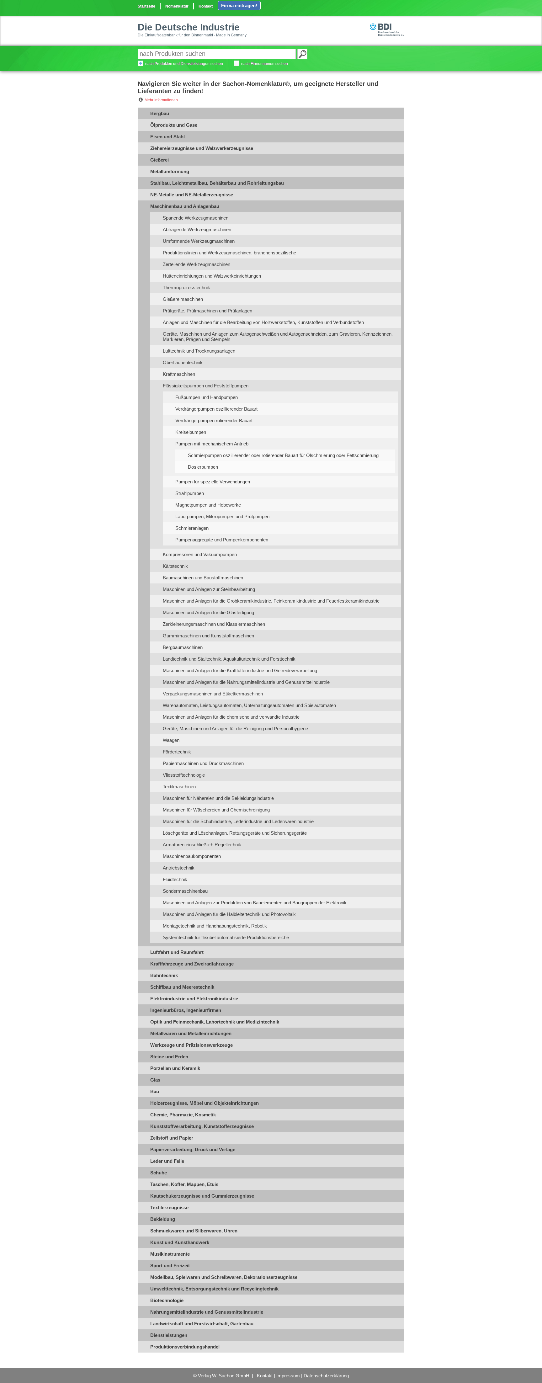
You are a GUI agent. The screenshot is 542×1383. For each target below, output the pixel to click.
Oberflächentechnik (183, 362)
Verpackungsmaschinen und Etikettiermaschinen (213, 693)
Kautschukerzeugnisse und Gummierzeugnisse (202, 1196)
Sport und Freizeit (170, 1265)
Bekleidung (162, 1219)
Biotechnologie (166, 1300)
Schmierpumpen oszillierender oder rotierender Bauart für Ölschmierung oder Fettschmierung (283, 455)
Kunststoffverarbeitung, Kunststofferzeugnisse (202, 1126)
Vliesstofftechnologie (184, 775)
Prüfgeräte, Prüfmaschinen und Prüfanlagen (207, 310)
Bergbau (159, 113)
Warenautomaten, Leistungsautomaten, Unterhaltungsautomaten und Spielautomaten (249, 705)
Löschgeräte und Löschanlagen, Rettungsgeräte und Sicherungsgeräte (235, 833)
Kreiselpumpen (190, 432)
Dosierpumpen (203, 467)
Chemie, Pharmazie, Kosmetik (183, 1114)
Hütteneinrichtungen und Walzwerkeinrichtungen (212, 276)
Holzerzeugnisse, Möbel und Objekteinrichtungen (204, 1103)
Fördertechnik (177, 751)
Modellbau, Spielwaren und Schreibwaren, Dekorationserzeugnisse (223, 1277)
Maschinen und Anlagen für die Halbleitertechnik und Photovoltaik (229, 914)
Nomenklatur (177, 6)
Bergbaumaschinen (183, 647)
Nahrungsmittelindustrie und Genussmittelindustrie (206, 1312)
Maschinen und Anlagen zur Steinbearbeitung (209, 589)
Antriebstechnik (178, 867)
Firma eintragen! (239, 5)
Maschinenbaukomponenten (192, 856)
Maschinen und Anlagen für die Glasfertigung (208, 612)
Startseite (146, 6)
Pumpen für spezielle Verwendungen (212, 481)
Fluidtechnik (175, 879)
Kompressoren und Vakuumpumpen (200, 554)
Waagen (171, 740)
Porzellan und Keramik (175, 1068)
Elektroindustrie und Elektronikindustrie (194, 998)
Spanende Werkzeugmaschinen (195, 218)
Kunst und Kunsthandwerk (179, 1242)
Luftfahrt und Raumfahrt (177, 952)
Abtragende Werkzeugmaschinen (197, 229)
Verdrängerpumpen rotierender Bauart (213, 420)
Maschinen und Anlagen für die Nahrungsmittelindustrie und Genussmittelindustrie (246, 682)
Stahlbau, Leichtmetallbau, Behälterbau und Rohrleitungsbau (217, 183)
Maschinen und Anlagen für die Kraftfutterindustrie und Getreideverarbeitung (240, 670)
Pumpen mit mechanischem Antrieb (211, 443)
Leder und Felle (167, 1161)
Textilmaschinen (179, 786)
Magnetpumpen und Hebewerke (208, 505)
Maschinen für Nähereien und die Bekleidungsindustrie (218, 798)
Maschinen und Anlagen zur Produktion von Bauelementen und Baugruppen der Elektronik (255, 902)
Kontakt (206, 6)
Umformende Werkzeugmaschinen (199, 241)
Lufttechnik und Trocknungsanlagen (199, 351)
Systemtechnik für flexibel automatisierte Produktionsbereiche (226, 937)
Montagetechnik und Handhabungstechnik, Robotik (215, 925)
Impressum (288, 1375)
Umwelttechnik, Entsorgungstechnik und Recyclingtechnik (214, 1288)
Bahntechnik (164, 975)
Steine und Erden (169, 1056)
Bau (154, 1091)
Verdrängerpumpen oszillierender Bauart (216, 409)
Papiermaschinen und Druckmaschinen (203, 763)
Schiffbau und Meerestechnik (182, 987)
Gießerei (159, 159)
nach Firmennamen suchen (264, 63)
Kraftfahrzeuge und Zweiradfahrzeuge (192, 963)
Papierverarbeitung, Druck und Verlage (192, 1149)
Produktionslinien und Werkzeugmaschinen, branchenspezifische (229, 252)
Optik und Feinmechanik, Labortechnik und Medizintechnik (214, 1021)
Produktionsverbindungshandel (185, 1346)
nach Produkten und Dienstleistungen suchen (184, 63)
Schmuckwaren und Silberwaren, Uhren (193, 1230)
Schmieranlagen (192, 528)
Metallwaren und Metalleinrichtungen (190, 1033)
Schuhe (158, 1172)
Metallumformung (169, 171)
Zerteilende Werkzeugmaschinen (196, 264)
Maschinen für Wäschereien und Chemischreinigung (216, 809)
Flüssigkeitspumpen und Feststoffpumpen (205, 385)
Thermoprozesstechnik (186, 287)
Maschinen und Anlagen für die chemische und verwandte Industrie (231, 717)
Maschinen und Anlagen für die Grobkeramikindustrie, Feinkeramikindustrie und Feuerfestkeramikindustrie (271, 601)
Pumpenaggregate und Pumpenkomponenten (221, 539)
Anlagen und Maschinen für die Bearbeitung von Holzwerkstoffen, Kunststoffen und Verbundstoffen (263, 322)
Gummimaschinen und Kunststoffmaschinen (208, 635)
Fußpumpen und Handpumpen (206, 397)
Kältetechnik (175, 566)
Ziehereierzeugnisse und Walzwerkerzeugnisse (201, 148)
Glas (155, 1079)
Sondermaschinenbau (185, 891)
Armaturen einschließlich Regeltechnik (202, 844)
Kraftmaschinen (179, 374)
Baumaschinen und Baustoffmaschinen (203, 577)
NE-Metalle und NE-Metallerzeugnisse (191, 194)
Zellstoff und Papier (171, 1138)
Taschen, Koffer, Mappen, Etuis (184, 1184)
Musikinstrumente (170, 1254)
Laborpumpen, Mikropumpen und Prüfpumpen (222, 516)
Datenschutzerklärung (326, 1375)
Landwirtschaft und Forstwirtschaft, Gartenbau (201, 1323)
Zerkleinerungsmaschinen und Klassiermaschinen (214, 624)
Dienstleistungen (168, 1335)
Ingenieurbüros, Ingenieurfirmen (185, 1010)
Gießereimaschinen (183, 299)
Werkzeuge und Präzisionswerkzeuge (191, 1045)
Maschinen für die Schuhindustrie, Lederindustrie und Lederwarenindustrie (238, 821)
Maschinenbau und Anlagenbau (184, 206)
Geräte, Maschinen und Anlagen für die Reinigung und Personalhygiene (235, 728)
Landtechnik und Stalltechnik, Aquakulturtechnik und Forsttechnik (229, 659)
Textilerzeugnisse (169, 1207)
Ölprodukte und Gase (173, 125)
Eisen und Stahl (167, 136)
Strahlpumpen (189, 493)
